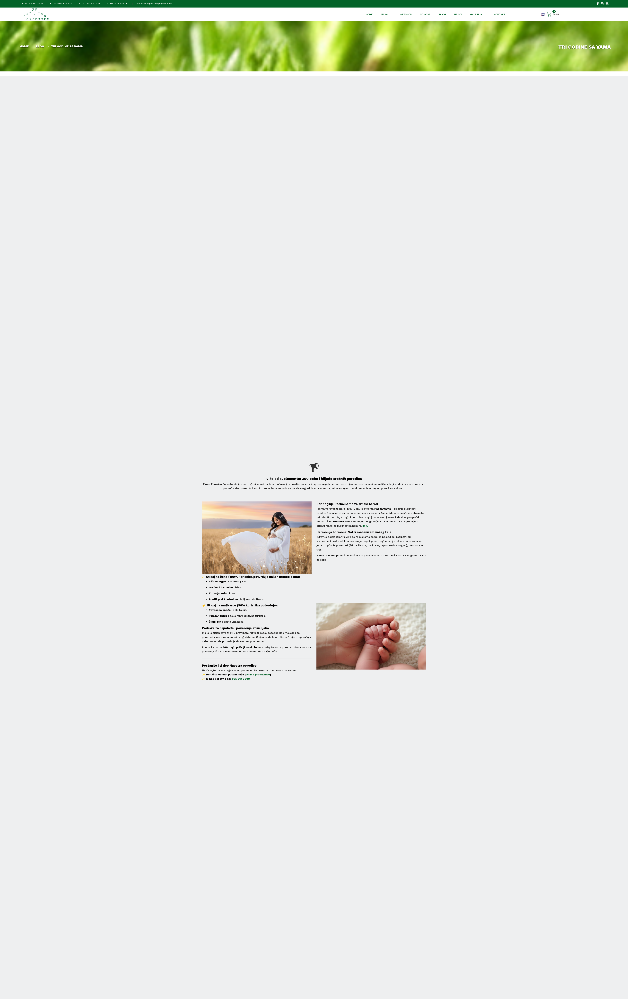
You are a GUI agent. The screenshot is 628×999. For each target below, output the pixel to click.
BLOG (442, 14)
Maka (384, 14)
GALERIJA (476, 14)
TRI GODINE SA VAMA (67, 46)
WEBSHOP (406, 14)
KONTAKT (499, 14)
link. (365, 525)
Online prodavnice (258, 674)
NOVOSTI (425, 14)
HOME (369, 14)
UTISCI (458, 14)
